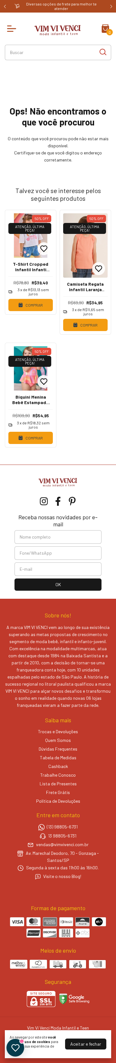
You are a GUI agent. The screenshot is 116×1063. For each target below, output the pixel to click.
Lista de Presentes (58, 783)
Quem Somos (58, 740)
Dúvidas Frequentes (58, 749)
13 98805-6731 (62, 835)
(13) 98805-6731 (62, 827)
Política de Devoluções (58, 801)
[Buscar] (102, 52)
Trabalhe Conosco (58, 775)
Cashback (58, 766)
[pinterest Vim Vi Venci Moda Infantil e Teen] (72, 501)
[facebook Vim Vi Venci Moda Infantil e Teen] (58, 501)
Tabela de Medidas (58, 757)
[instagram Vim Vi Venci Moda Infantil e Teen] (44, 501)
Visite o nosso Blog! (62, 876)
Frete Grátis (58, 792)
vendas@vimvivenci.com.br (62, 844)
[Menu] (13, 29)
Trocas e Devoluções (58, 731)
